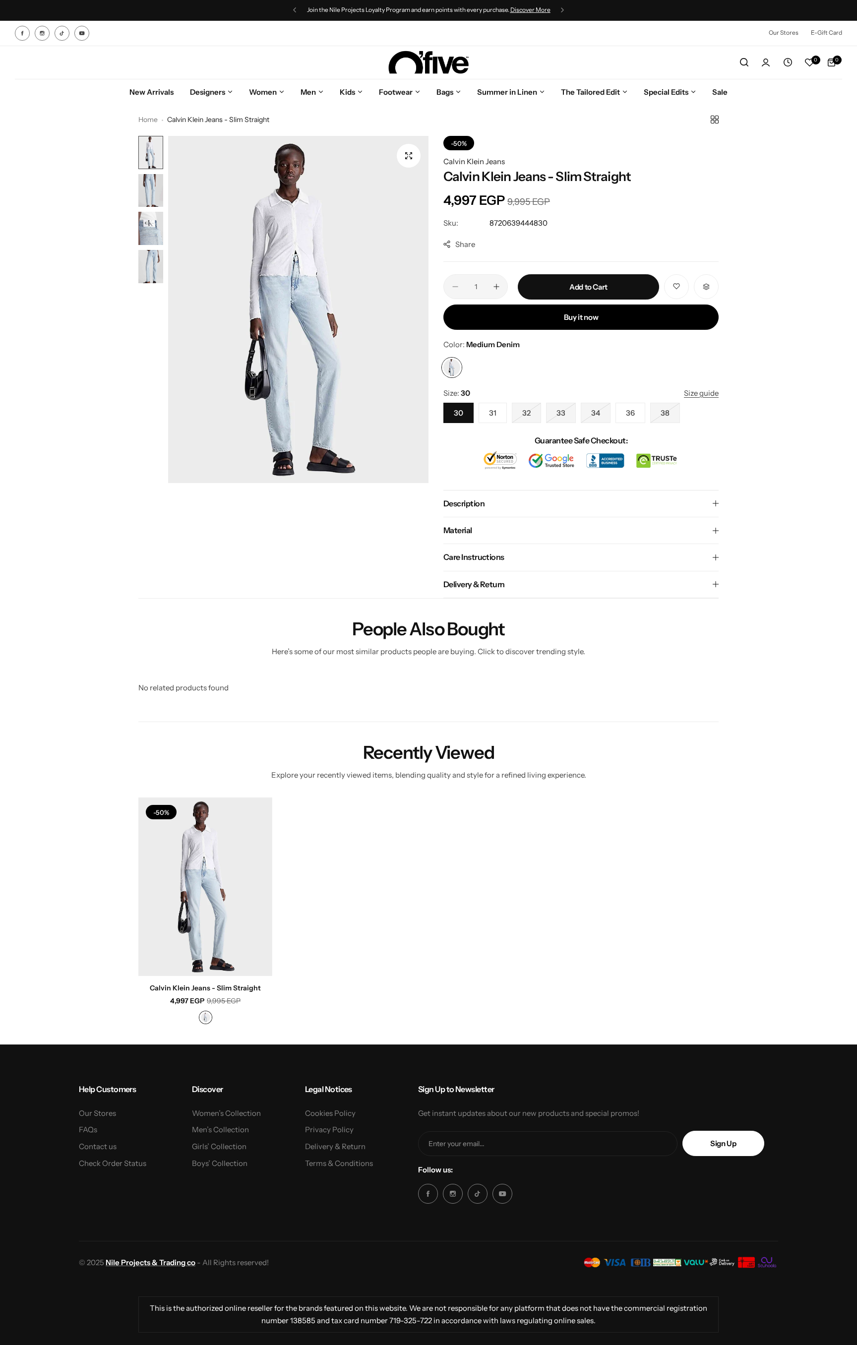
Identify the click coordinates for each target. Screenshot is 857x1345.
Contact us (98, 1146)
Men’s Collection (220, 1129)
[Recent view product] (787, 62)
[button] (294, 9)
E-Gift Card (826, 32)
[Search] (744, 62)
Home (148, 119)
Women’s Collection (226, 1113)
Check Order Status (112, 1163)
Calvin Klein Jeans (474, 161)
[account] (766, 62)
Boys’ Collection (219, 1163)
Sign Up (723, 1143)
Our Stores (783, 32)
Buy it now (581, 317)
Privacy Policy (329, 1129)
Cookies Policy (330, 1113)
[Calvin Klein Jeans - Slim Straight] (205, 886)
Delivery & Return (335, 1146)
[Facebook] (22, 33)
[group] (298, 309)
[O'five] (428, 62)
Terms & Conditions (339, 1163)
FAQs (88, 1129)
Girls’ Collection (219, 1146)
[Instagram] (42, 33)
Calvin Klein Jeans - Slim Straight (205, 987)
